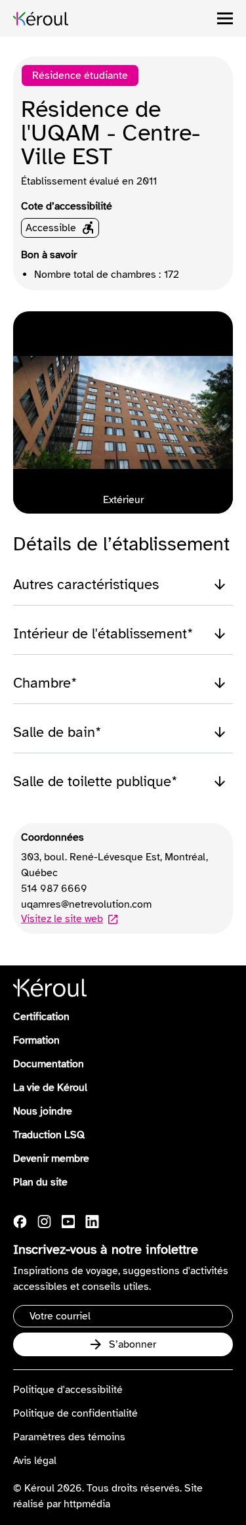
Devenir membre (51, 1158)
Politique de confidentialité (75, 1413)
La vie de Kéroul (50, 1087)
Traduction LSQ (49, 1134)
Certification (41, 1016)
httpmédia (87, 1504)
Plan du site (40, 1182)
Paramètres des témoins (69, 1437)
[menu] (225, 18)
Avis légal (34, 1460)
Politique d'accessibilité (68, 1389)
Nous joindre (42, 1111)
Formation (36, 1040)
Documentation (48, 1064)
